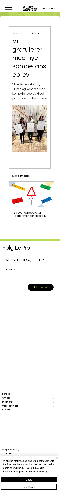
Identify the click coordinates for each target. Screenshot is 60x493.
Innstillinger (29, 487)
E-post (10, 270)
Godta (29, 479)
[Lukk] (55, 460)
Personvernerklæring (37, 471)
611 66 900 (49, 8)
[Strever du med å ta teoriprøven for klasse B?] (32, 194)
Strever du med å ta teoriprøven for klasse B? (31, 214)
